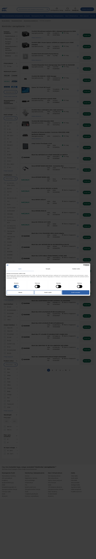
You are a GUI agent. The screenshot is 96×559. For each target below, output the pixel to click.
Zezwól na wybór (48, 292)
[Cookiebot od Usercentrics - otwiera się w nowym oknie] (81, 265)
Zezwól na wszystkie (75, 292)
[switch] (37, 286)
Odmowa (20, 292)
